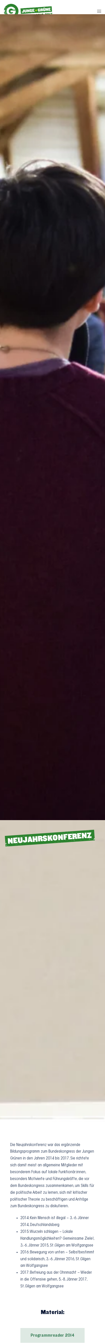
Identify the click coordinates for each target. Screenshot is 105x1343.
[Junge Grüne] (28, 12)
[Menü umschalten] (99, 11)
